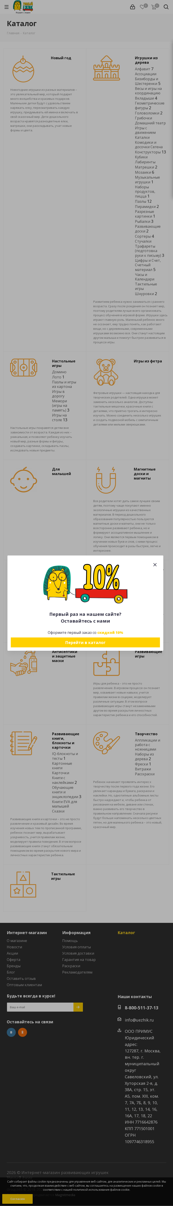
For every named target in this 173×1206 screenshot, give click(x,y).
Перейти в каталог (85, 642)
